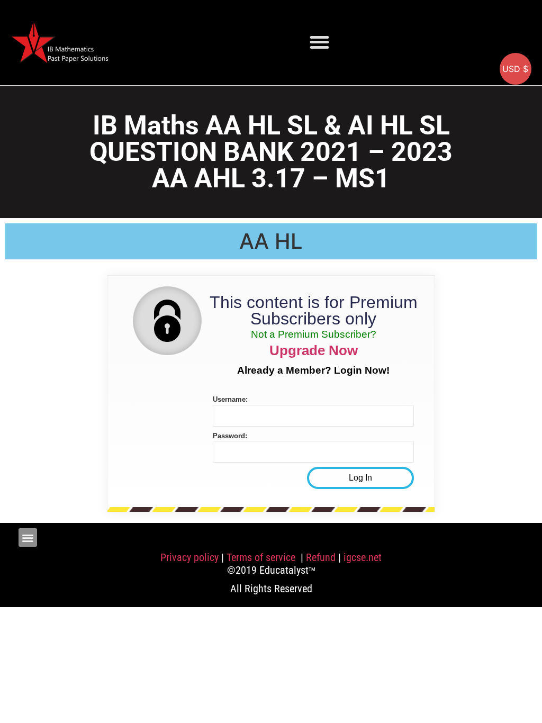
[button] (319, 42)
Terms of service (262, 557)
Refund (321, 557)
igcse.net (363, 557)
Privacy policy (189, 557)
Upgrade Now (313, 350)
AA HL (271, 241)
